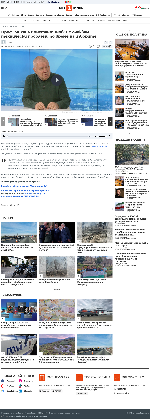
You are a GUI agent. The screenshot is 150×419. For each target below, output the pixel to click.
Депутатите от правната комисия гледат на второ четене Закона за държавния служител (131, 64)
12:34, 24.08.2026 (121, 237)
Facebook (28, 193)
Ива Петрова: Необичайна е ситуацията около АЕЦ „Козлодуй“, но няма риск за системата (135, 99)
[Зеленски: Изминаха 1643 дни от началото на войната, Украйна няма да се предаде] (119, 193)
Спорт (31, 15)
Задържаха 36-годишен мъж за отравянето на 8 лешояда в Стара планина (56, 360)
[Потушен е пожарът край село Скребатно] (57, 267)
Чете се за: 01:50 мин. (134, 197)
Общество (89, 20)
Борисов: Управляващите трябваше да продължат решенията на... (130, 232)
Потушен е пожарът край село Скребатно (55, 280)
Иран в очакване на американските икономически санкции (135, 205)
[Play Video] (56, 80)
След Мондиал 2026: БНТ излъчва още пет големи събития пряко (16, 325)
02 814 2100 (121, 389)
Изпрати (82, 393)
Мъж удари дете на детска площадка (131, 244)
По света (35, 20)
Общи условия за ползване (11, 413)
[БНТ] (4, 42)
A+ (106, 42)
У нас (24, 20)
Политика (61, 20)
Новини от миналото (84, 15)
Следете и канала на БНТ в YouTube (20, 196)
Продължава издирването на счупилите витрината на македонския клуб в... (31, 122)
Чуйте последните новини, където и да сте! (25, 191)
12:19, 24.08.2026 (121, 224)
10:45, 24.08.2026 (132, 196)
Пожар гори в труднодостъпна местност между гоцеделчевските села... (94, 249)
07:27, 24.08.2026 (121, 264)
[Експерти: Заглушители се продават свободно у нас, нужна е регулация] (19, 267)
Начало (5, 27)
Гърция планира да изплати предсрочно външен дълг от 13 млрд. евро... (56, 325)
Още (125, 20)
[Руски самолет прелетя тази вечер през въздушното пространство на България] (94, 310)
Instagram (40, 193)
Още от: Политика (131, 34)
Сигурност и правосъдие (108, 20)
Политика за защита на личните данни (64, 413)
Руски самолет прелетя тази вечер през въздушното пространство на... (94, 325)
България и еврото (55, 15)
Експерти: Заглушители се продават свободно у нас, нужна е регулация (17, 282)
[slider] (47, 136)
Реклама (57, 289)
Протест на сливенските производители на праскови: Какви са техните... (130, 257)
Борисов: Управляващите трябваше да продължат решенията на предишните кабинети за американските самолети (134, 74)
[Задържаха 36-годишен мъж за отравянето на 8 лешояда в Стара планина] (57, 344)
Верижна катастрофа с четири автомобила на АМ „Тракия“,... (17, 247)
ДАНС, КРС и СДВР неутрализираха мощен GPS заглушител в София (17, 360)
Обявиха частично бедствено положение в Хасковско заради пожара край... (129, 169)
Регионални (48, 20)
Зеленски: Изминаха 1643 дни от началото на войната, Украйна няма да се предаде (137, 191)
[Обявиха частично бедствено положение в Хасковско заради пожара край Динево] (132, 154)
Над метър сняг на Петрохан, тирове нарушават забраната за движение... (104, 122)
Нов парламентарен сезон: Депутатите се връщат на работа (137, 123)
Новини (15, 15)
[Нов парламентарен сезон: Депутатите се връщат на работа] (119, 124)
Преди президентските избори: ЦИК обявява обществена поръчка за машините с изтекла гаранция (136, 111)
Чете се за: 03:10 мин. (134, 210)
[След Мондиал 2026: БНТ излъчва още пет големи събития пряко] (19, 310)
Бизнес (69, 15)
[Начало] (9, 15)
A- (111, 42)
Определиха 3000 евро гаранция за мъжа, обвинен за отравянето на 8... (130, 219)
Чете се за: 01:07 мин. (123, 249)
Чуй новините (124, 15)
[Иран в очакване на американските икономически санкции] (119, 206)
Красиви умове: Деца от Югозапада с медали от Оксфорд (91, 282)
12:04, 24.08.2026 (121, 248)
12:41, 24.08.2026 (121, 173)
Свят (23, 15)
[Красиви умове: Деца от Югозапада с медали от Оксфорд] (94, 267)
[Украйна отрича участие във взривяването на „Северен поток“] (57, 232)
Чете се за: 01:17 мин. (135, 173)
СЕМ (40, 413)
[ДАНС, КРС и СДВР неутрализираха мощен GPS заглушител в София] (19, 344)
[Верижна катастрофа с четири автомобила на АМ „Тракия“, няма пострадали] (19, 232)
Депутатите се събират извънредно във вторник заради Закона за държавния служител (136, 87)
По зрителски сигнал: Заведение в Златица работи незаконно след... (68, 122)
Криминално (74, 20)
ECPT (45, 413)
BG (145, 8)
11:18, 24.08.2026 (132, 184)
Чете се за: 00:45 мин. (123, 238)
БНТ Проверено (103, 15)
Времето (40, 15)
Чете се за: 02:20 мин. (134, 185)
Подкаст (138, 15)
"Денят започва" (99, 146)
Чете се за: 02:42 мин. (123, 225)
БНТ (3, 2)
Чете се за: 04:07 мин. (123, 265)
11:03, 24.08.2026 (132, 209)
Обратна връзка (29, 413)
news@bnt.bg (123, 393)
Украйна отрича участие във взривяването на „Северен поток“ (56, 247)
